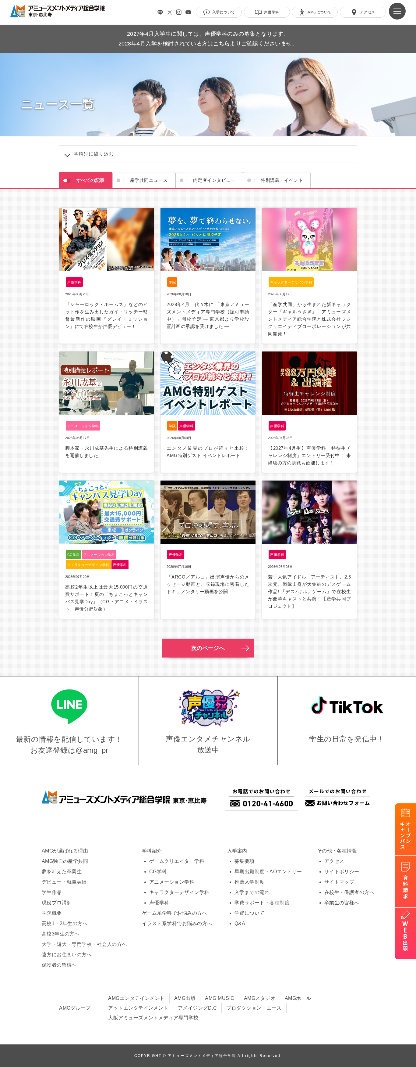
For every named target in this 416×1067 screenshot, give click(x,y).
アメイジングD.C (197, 1008)
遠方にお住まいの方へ (67, 954)
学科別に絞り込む (94, 154)
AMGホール (298, 998)
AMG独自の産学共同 (65, 861)
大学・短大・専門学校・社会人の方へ (84, 944)
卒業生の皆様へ (341, 902)
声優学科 (159, 902)
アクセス (334, 861)
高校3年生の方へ (61, 933)
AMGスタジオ (259, 998)
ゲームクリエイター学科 (176, 861)
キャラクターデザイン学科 (179, 892)
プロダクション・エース (253, 1008)
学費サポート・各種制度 (262, 902)
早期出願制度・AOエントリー (268, 871)
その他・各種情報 (337, 850)
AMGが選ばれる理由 (65, 850)
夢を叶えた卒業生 (62, 871)
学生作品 (52, 892)
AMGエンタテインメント (136, 998)
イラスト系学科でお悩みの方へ (177, 923)
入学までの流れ (252, 892)
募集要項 (244, 861)
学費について (249, 913)
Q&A (239, 923)
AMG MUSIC (219, 998)
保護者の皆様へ (59, 965)
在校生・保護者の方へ (349, 892)
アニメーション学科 (171, 882)
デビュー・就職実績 (64, 882)
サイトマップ (339, 882)
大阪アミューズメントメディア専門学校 (153, 1017)
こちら (221, 44)
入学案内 (237, 850)
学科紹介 (152, 850)
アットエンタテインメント (138, 1008)
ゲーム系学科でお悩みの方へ (174, 913)
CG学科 (158, 871)
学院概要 (52, 913)
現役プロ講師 (57, 902)
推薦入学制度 (249, 882)
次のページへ (208, 648)
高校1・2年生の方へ (65, 923)
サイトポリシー (341, 871)
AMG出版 (185, 998)
